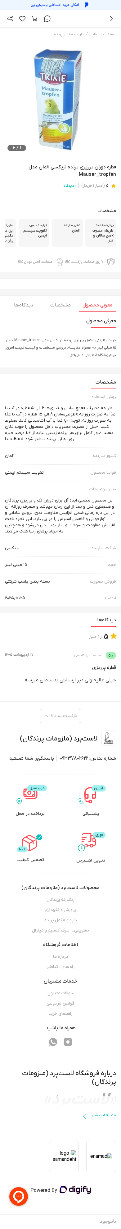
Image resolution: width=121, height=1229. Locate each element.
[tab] (97, 307)
